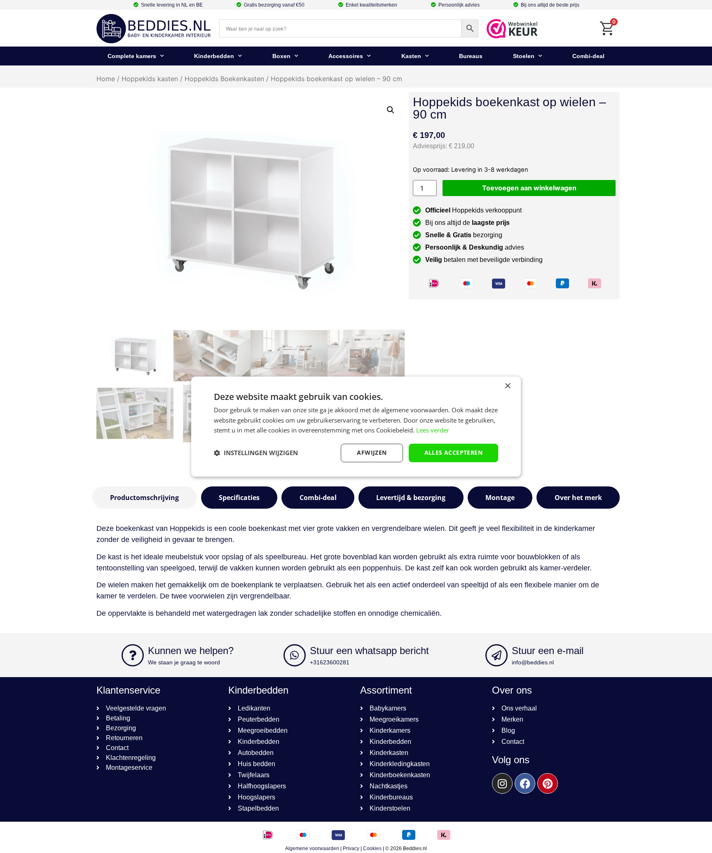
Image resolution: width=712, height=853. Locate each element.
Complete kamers (132, 56)
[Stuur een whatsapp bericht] (294, 655)
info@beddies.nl (533, 662)
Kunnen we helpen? (191, 650)
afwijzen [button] (371, 452)
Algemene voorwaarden (312, 848)
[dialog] (356, 426)
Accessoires (345, 56)
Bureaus (470, 56)
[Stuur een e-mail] (496, 655)
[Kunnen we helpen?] (133, 655)
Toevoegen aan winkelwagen (529, 188)
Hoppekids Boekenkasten (224, 79)
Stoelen (523, 56)
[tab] (144, 497)
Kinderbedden (214, 56)
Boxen (281, 56)
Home (105, 79)
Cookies (372, 848)
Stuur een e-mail (547, 650)
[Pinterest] (547, 783)
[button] (390, 110)
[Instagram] (502, 783)
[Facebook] (525, 783)
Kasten (411, 56)
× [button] (507, 386)
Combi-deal (588, 56)
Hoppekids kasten (150, 79)
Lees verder (432, 430)
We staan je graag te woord (184, 662)
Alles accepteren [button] (453, 452)
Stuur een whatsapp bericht (369, 650)
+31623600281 (329, 662)
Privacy (351, 848)
